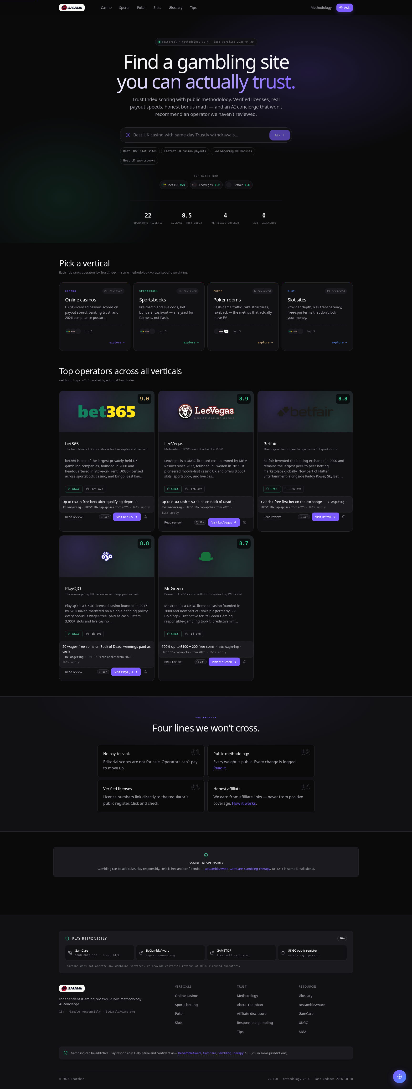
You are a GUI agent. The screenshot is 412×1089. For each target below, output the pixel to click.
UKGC (303, 1022)
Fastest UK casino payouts (185, 151)
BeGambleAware (216, 868)
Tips (193, 7)
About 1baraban (250, 1004)
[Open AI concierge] (399, 1076)
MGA (302, 1031)
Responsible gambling (255, 1022)
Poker (141, 7)
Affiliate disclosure (252, 1013)
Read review (73, 517)
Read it (219, 768)
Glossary (175, 7)
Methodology (321, 7)
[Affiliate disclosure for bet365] (145, 517)
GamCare (236, 868)
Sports (124, 7)
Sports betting (186, 1004)
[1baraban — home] (72, 7)
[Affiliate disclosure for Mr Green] (245, 662)
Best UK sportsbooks (139, 160)
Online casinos (187, 995)
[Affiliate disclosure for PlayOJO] (145, 672)
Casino (106, 7)
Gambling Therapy (257, 868)
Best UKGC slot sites (140, 151)
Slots (157, 7)
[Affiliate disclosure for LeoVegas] (245, 522)
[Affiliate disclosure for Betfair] (344, 517)
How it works (244, 803)
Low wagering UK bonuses (233, 151)
